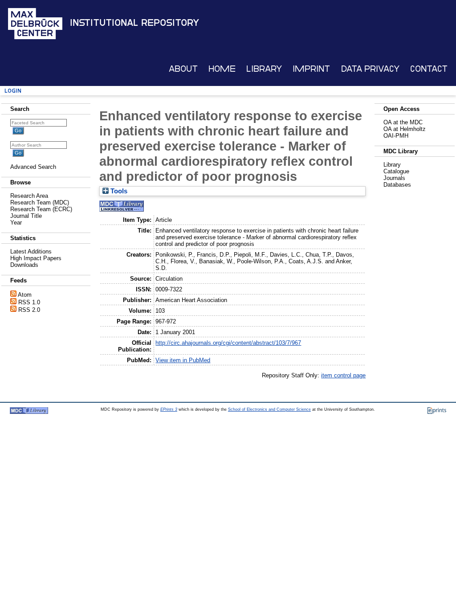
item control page (343, 375)
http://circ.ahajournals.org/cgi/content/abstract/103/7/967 (228, 342)
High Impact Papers (35, 258)
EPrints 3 (168, 409)
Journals (394, 178)
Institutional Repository (134, 22)
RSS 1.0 (29, 302)
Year (16, 222)
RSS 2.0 (29, 310)
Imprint (311, 69)
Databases (397, 184)
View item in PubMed (182, 360)
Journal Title (26, 216)
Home (222, 69)
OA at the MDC (403, 122)
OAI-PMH (395, 135)
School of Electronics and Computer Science (269, 409)
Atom (25, 294)
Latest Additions (31, 251)
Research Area (29, 195)
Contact (429, 69)
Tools (118, 191)
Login (12, 91)
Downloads (24, 265)
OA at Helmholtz (404, 129)
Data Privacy (370, 69)
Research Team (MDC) (39, 202)
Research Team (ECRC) (41, 209)
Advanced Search (33, 166)
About (183, 69)
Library (264, 69)
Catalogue (396, 171)
